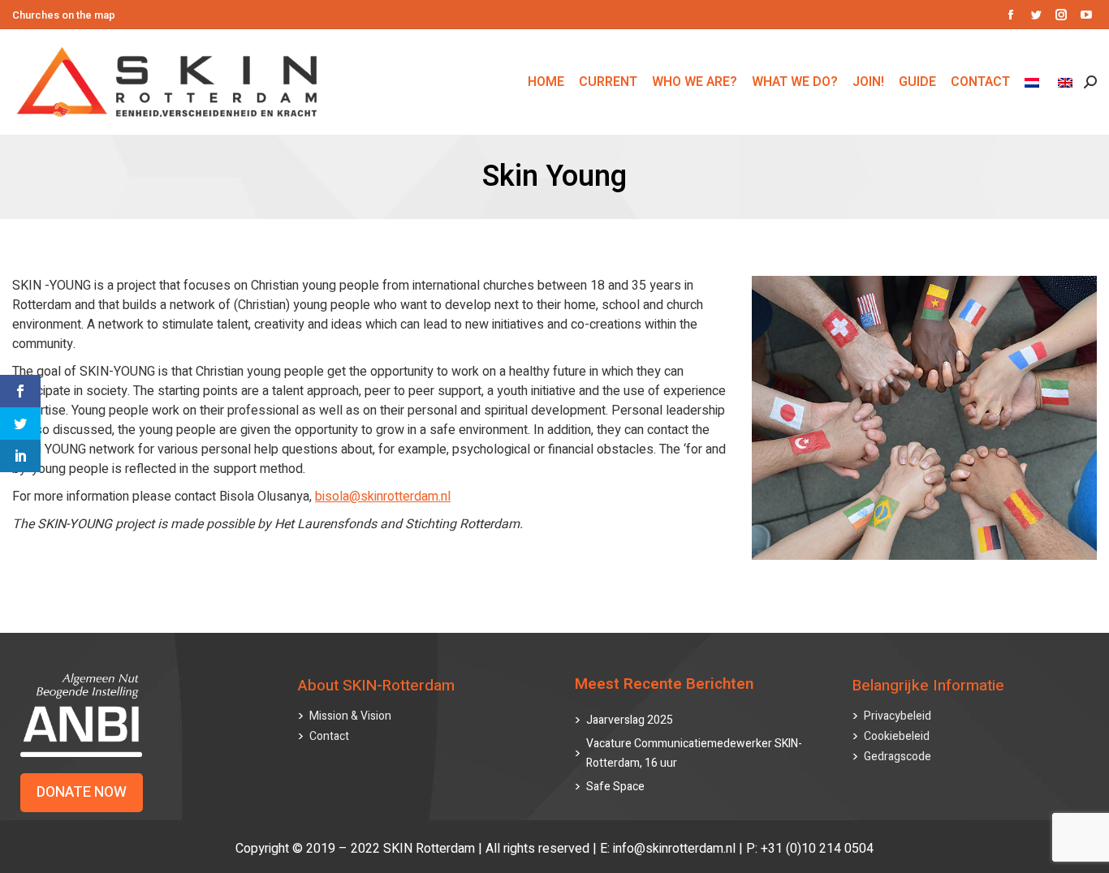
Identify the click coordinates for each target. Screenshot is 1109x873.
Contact (329, 736)
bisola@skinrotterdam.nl (383, 496)
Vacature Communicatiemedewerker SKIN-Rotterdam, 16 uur (694, 753)
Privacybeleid (897, 716)
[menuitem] (1033, 82)
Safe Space (615, 786)
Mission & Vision (350, 716)
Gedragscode (897, 756)
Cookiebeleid (897, 736)
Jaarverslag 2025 (629, 720)
